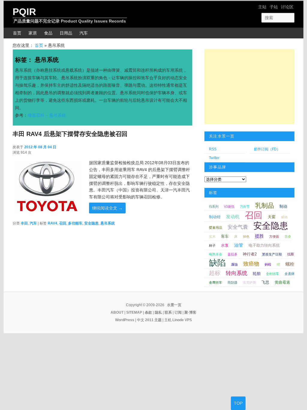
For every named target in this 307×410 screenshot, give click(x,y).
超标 (214, 273)
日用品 (66, 33)
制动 (283, 206)
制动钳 (215, 217)
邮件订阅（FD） (267, 149)
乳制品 (264, 205)
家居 (32, 33)
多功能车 (75, 223)
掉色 (246, 236)
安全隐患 (91, 223)
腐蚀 (234, 264)
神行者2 (250, 254)
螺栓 (289, 264)
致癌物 (251, 264)
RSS (212, 149)
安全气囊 (238, 227)
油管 (238, 245)
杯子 (212, 245)
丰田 (24, 223)
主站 (262, 7)
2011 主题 (153, 320)
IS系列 (214, 206)
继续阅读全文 (107, 208)
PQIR (24, 11)
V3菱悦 (229, 206)
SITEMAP (134, 312)
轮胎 (257, 273)
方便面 (274, 236)
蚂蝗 (268, 264)
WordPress (124, 320)
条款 (148, 312)
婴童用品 (215, 227)
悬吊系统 (107, 223)
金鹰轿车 (215, 282)
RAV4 (52, 223)
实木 (212, 236)
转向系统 (236, 273)
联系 (168, 312)
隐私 (158, 312)
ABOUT (117, 312)
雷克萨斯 (249, 282)
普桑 (288, 236)
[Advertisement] (249, 86)
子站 (274, 7)
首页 (17, 33)
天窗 (272, 217)
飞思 (265, 282)
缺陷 (217, 262)
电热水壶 (215, 254)
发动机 (233, 216)
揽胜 (259, 236)
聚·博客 (190, 312)
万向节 (245, 206)
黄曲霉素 (282, 282)
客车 (225, 236)
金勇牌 (289, 274)
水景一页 (174, 305)
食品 (48, 33)
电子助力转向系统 (264, 245)
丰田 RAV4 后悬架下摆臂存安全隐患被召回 (70, 134)
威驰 (284, 217)
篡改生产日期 (272, 254)
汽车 (83, 33)
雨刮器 (232, 282)
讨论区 (287, 7)
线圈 (290, 254)
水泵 (225, 245)
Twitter (214, 158)
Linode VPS (182, 320)
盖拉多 (232, 254)
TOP (238, 403)
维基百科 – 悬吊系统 (47, 115)
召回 (62, 223)
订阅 (178, 312)
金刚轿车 (272, 274)
